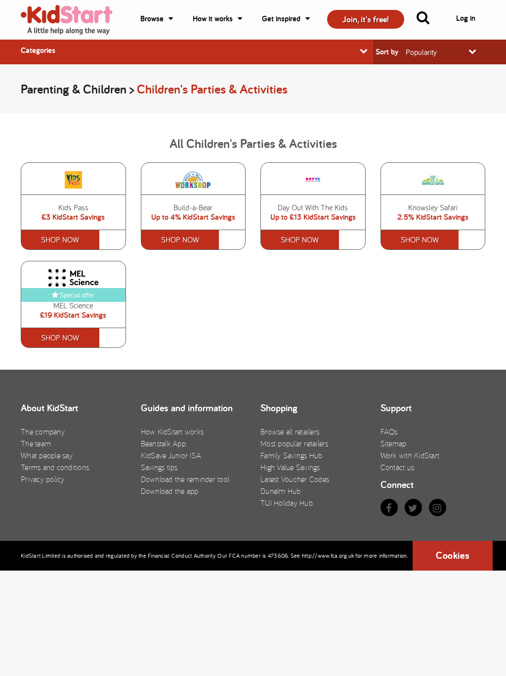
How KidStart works (172, 431)
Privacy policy (43, 479)
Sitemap (393, 443)
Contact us (397, 467)
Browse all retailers (289, 431)
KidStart (73, 20)
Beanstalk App (163, 443)
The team (36, 443)
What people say (47, 455)
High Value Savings (290, 467)
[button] (429, 20)
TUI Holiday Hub (286, 503)
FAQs (389, 431)
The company (43, 431)
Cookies (452, 555)
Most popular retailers (294, 443)
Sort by (387, 52)
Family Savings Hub (291, 455)
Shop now (60, 239)
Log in (465, 18)
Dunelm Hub (280, 491)
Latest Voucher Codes (294, 479)
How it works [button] (213, 18)
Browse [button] (152, 18)
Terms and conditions (55, 467)
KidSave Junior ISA (171, 455)
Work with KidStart (410, 455)
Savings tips (159, 467)
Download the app (170, 491)
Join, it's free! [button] (365, 19)
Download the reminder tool (185, 479)
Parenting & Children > (79, 88)
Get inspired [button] (281, 18)
